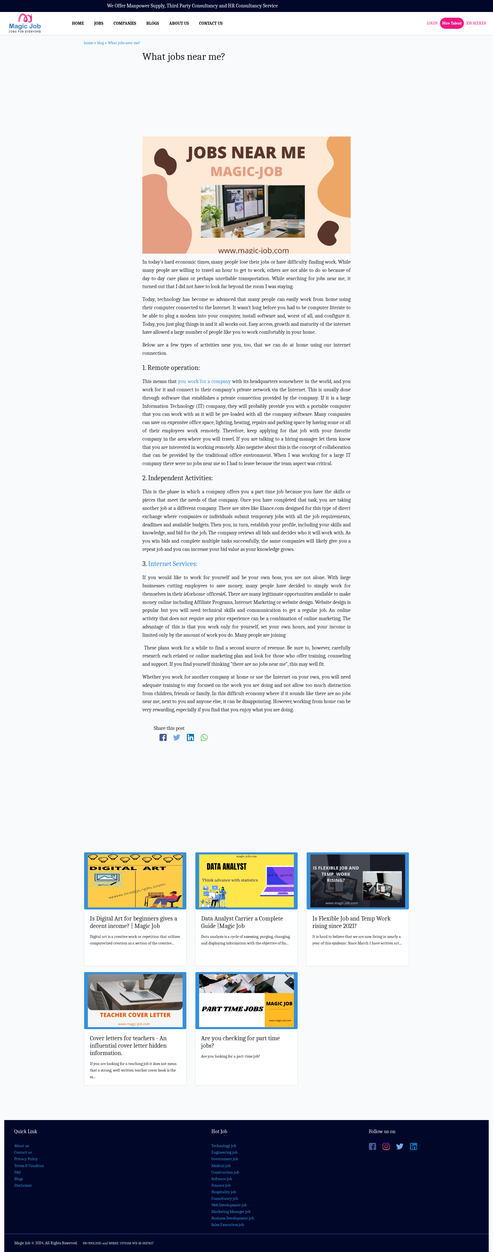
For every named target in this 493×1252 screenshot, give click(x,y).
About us (21, 1145)
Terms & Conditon (29, 1165)
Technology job (223, 1145)
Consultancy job (224, 1198)
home (88, 42)
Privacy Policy (26, 1159)
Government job (224, 1159)
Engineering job (224, 1152)
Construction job (225, 1172)
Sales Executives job (227, 1224)
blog (100, 42)
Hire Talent (452, 23)
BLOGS (152, 23)
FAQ (17, 1172)
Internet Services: (172, 564)
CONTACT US (211, 23)
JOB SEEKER (476, 23)
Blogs (18, 1178)
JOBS (98, 23)
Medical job (221, 1165)
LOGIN (432, 23)
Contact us (23, 1152)
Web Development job (229, 1205)
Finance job (221, 1185)
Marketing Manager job (230, 1211)
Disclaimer (23, 1185)
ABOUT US (179, 23)
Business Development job (232, 1218)
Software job (221, 1178)
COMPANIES (125, 23)
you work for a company (204, 381)
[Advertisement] (246, 90)
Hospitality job (223, 1192)
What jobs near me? (124, 42)
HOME (78, 23)
